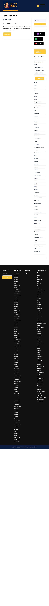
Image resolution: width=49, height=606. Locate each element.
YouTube (40, 43)
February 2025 (17, 310)
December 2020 (17, 400)
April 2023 (16, 356)
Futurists (36, 150)
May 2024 (16, 329)
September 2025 (17, 295)
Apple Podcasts (40, 34)
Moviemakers (36, 192)
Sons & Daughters (37, 220)
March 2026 (16, 283)
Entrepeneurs (36, 133)
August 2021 (16, 383)
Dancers (35, 116)
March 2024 (16, 333)
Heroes (35, 155)
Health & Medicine (37, 152)
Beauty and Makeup (38, 102)
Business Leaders (37, 104)
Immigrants (36, 164)
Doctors (35, 124)
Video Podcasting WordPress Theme (20, 447)
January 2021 (16, 397)
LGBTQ (35, 181)
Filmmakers (36, 144)
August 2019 (16, 427)
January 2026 (16, 287)
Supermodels (36, 231)
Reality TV (36, 214)
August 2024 (16, 323)
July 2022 (16, 360)
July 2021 (16, 385)
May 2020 (16, 414)
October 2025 (16, 293)
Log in (26, 273)
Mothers (35, 189)
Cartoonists (36, 107)
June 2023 (16, 352)
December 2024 (17, 314)
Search (43, 5)
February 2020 (17, 420)
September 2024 (17, 320)
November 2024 (17, 316)
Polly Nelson (41, 70)
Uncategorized (37, 251)
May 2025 (16, 304)
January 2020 (16, 422)
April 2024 (16, 331)
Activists (35, 82)
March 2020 (16, 418)
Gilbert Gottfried (40, 67)
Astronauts (36, 93)
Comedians (36, 113)
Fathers (35, 141)
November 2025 (17, 291)
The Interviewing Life (38, 237)
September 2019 (17, 425)
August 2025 (16, 298)
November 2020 (17, 402)
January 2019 (16, 439)
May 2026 (16, 279)
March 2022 (16, 368)
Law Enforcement (37, 175)
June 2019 (16, 431)
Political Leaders (37, 203)
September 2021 (17, 381)
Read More (7, 35)
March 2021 (16, 393)
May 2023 (16, 354)
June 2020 (16, 412)
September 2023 (17, 345)
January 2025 (16, 312)
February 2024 (17, 335)
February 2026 (17, 285)
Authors (35, 99)
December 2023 (17, 339)
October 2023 (16, 343)
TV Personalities (37, 248)
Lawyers (35, 178)
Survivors (36, 234)
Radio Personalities (38, 212)
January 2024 (16, 337)
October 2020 (16, 404)
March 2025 (16, 308)
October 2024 (16, 318)
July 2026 (16, 275)
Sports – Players (37, 228)
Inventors (36, 166)
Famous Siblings (37, 138)
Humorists (36, 161)
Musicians (36, 195)
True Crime (36, 240)
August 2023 (16, 347)
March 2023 (16, 358)
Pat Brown (7, 20)
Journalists (36, 169)
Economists (36, 127)
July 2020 (16, 410)
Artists (35, 90)
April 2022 (16, 366)
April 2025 (16, 306)
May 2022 (16, 364)
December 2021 (17, 375)
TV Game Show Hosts (38, 245)
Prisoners (36, 206)
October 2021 (16, 379)
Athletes (35, 96)
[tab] (38, 6)
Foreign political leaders (39, 147)
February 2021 (17, 395)
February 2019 (17, 437)
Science (35, 217)
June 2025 (16, 302)
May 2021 (16, 389)
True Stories (36, 243)
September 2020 (17, 406)
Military (35, 186)
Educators (36, 130)
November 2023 (17, 341)
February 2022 (17, 370)
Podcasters (36, 200)
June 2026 (16, 277)
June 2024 (16, 327)
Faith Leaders (37, 135)
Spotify (40, 38)
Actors (35, 85)
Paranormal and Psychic (39, 197)
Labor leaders (37, 172)
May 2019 (16, 433)
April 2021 (16, 391)
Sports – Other (37, 226)
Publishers (36, 209)
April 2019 (16, 435)
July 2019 (16, 429)
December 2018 (17, 441)
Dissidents (36, 121)
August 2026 (16, 273)
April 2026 (16, 281)
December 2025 (17, 289)
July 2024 (16, 325)
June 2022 (16, 362)
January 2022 (16, 372)
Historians (36, 158)
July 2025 (16, 300)
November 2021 (17, 377)
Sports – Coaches (37, 223)
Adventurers (36, 87)
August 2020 (16, 408)
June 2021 (16, 387)
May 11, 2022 (7, 23)
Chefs (35, 110)
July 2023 (16, 350)
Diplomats (36, 118)
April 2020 (16, 416)
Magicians (36, 183)
